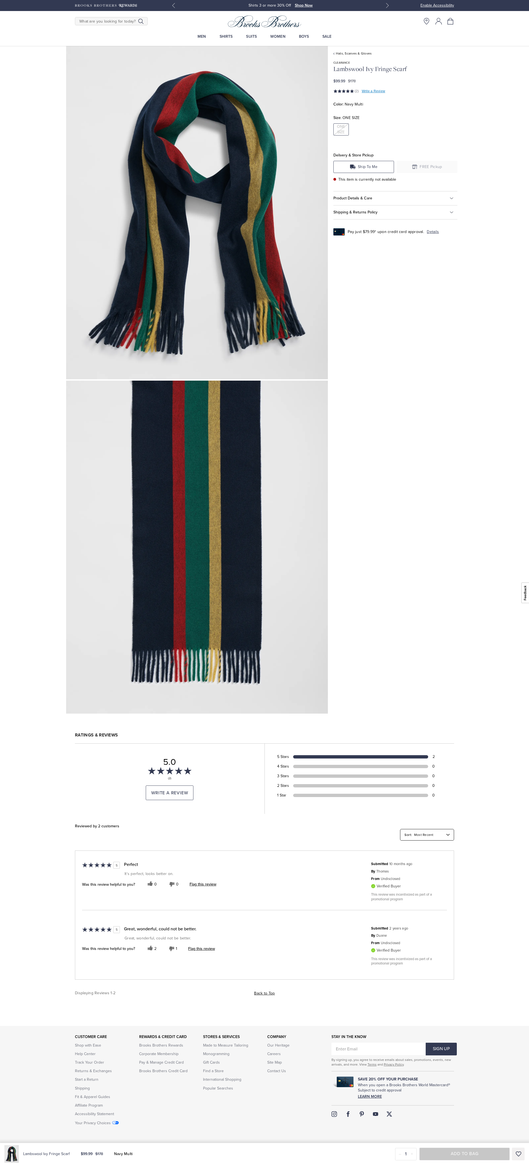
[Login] (438, 21)
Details (433, 231)
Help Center (85, 1054)
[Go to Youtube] (375, 1114)
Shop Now (304, 5)
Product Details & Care (352, 198)
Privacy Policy (394, 1064)
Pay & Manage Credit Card (161, 1062)
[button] (450, 21)
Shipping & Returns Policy (355, 212)
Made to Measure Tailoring (225, 1045)
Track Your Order (89, 1062)
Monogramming (216, 1054)
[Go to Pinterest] (362, 1114)
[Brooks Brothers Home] (264, 21)
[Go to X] (389, 1114)
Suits (251, 36)
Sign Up (441, 1049)
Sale (326, 36)
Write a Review (373, 91)
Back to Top (264, 993)
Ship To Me (367, 166)
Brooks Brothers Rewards (161, 1045)
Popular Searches (218, 1088)
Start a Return (86, 1079)
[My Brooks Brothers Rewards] (106, 5)
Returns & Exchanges (93, 1071)
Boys (304, 36)
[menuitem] (202, 36)
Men (202, 36)
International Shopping (222, 1079)
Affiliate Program (89, 1105)
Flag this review (203, 884)
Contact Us (276, 1071)
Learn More (370, 1096)
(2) (357, 91)
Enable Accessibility (437, 5)
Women (277, 36)
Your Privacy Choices (93, 1123)
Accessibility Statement (94, 1114)
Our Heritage (278, 1045)
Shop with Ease (88, 1045)
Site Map (274, 1062)
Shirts (226, 36)
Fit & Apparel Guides (92, 1096)
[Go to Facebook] (348, 1114)
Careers (274, 1054)
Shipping (82, 1088)
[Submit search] (141, 21)
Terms (372, 1064)
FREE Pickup (431, 166)
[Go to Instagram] (334, 1114)
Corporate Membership (159, 1054)
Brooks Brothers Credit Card (163, 1071)
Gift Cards (211, 1062)
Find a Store (213, 1071)
